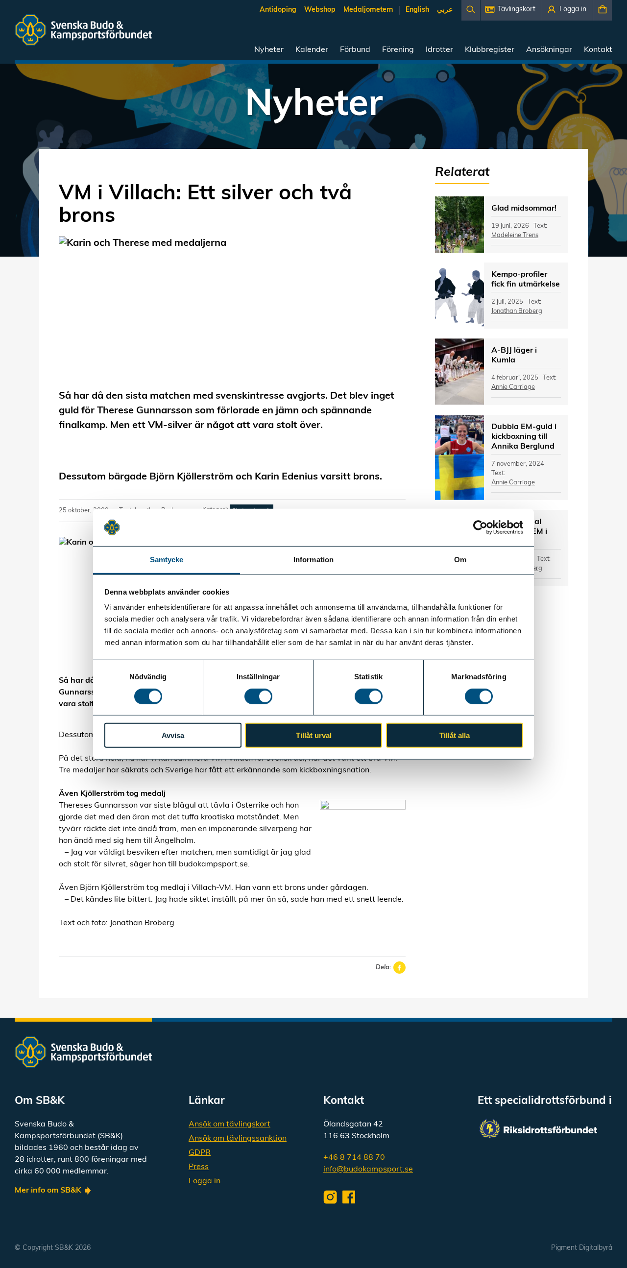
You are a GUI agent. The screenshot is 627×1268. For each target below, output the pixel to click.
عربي (445, 10)
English (417, 10)
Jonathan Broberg (516, 311)
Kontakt (598, 50)
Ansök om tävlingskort (229, 1124)
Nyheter (269, 50)
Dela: (383, 967)
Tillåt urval (314, 735)
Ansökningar (549, 50)
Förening (398, 50)
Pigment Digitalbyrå (581, 1248)
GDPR (200, 1153)
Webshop (320, 10)
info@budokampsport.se (368, 1169)
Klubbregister (489, 50)
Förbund (355, 50)
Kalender (311, 50)
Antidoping (278, 10)
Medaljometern (368, 10)
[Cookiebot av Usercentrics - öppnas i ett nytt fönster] (480, 527)
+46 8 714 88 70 (354, 1158)
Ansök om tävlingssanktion (238, 1139)
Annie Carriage (513, 387)
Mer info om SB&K (48, 1191)
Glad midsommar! (523, 209)
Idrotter (439, 50)
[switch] (258, 696)
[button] (511, 10)
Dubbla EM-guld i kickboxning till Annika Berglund (523, 437)
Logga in (204, 1181)
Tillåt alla (454, 735)
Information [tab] (313, 559)
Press (199, 1167)
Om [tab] (460, 559)
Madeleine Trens (514, 235)
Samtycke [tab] (167, 559)
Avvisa (173, 735)
